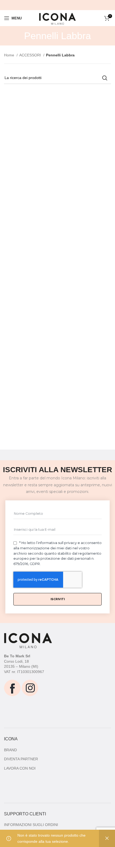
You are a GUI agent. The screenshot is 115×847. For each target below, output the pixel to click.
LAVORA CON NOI (20, 768)
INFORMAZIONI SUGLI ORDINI (31, 825)
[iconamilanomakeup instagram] (30, 688)
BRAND (10, 750)
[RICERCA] (105, 78)
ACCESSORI (30, 55)
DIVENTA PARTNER (21, 759)
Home (9, 55)
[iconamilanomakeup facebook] (12, 688)
